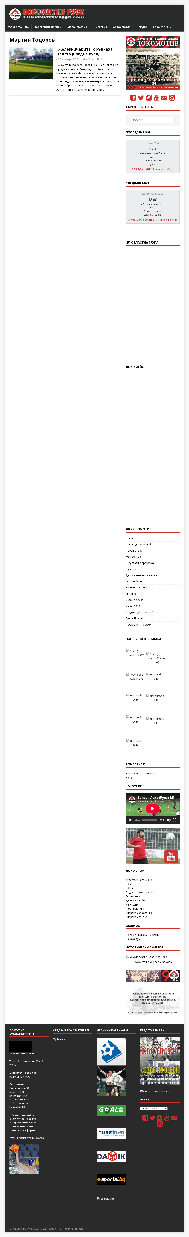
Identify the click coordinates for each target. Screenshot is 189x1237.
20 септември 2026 (152, 194)
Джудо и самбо (135, 900)
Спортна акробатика (139, 913)
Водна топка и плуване (140, 892)
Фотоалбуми (121, 27)
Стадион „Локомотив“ (139, 612)
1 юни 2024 (153, 143)
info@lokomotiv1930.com (30, 1137)
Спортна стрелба (136, 917)
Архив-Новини (134, 618)
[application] (153, 808)
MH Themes (77, 1228)
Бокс (129, 884)
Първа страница (18, 27)
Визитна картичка (137, 587)
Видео (143, 27)
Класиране (132, 569)
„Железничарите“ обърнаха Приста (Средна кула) (84, 51)
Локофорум (133, 939)
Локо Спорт (160, 27)
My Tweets (59, 1039)
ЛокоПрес (89, 59)
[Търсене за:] (152, 120)
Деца (129, 777)
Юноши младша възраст (141, 773)
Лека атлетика (135, 908)
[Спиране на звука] (169, 820)
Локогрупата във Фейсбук (142, 934)
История (101, 27)
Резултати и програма (140, 563)
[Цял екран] (175, 820)
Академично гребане (139, 880)
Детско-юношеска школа (141, 575)
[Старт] (130, 820)
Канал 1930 (133, 606)
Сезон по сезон (135, 600)
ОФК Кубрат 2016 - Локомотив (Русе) (152, 169)
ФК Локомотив (77, 27)
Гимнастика (133, 896)
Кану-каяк (132, 904)
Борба (130, 888)
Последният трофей (138, 624)
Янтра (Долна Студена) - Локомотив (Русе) (152, 219)
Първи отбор (134, 550)
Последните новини (47, 27)
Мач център (133, 556)
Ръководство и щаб (138, 544)
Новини (130, 538)
